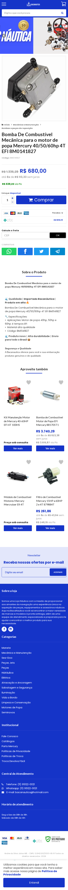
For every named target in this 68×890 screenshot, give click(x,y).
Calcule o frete (10, 230)
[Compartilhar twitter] (41, 251)
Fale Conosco (10, 736)
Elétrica (6, 677)
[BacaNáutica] (33, 4)
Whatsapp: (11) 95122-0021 (21, 788)
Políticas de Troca (12, 756)
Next (63, 35)
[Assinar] (58, 572)
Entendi (34, 883)
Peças (5, 667)
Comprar (44, 200)
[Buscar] (62, 12)
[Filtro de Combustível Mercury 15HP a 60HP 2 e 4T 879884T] (50, 494)
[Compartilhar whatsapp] (9, 251)
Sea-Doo (7, 657)
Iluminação (8, 692)
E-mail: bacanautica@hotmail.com (27, 792)
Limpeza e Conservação (16, 702)
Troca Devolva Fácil (13, 761)
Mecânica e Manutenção (26, 124)
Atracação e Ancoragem (17, 682)
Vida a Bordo (9, 697)
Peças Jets (8, 662)
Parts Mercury (10, 746)
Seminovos (8, 712)
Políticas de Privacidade (16, 751)
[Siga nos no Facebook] (4, 629)
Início (7, 124)
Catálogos (8, 741)
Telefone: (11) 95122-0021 (20, 784)
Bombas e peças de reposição (17, 128)
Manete (6, 648)
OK (58, 235)
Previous (4, 35)
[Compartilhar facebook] (25, 251)
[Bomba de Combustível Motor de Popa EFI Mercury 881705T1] (50, 415)
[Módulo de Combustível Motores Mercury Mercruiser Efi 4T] (17, 494)
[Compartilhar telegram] (57, 251)
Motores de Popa (12, 707)
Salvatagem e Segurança (17, 687)
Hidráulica (7, 672)
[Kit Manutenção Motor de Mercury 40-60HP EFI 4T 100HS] (17, 415)
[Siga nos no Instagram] (10, 629)
